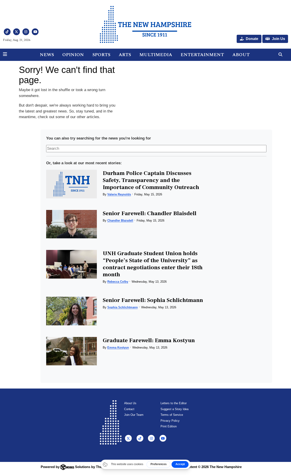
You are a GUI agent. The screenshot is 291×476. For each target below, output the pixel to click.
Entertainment (202, 54)
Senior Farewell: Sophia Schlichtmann (153, 300)
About (241, 54)
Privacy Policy (170, 420)
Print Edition (169, 426)
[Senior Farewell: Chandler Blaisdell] (71, 224)
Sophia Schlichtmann (122, 307)
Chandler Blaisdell (120, 220)
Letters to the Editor (174, 403)
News (47, 54)
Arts (125, 54)
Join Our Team (133, 414)
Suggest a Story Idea (174, 409)
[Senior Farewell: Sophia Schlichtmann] (71, 311)
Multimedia (155, 54)
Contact (129, 409)
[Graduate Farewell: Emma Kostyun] (71, 351)
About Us (130, 403)
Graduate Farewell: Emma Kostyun (149, 340)
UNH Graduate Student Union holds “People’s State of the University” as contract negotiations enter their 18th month (153, 264)
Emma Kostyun (118, 347)
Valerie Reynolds (119, 194)
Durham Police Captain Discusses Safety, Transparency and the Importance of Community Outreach (151, 180)
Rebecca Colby (117, 281)
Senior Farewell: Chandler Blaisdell (149, 213)
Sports (101, 54)
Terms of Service (172, 414)
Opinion (73, 54)
